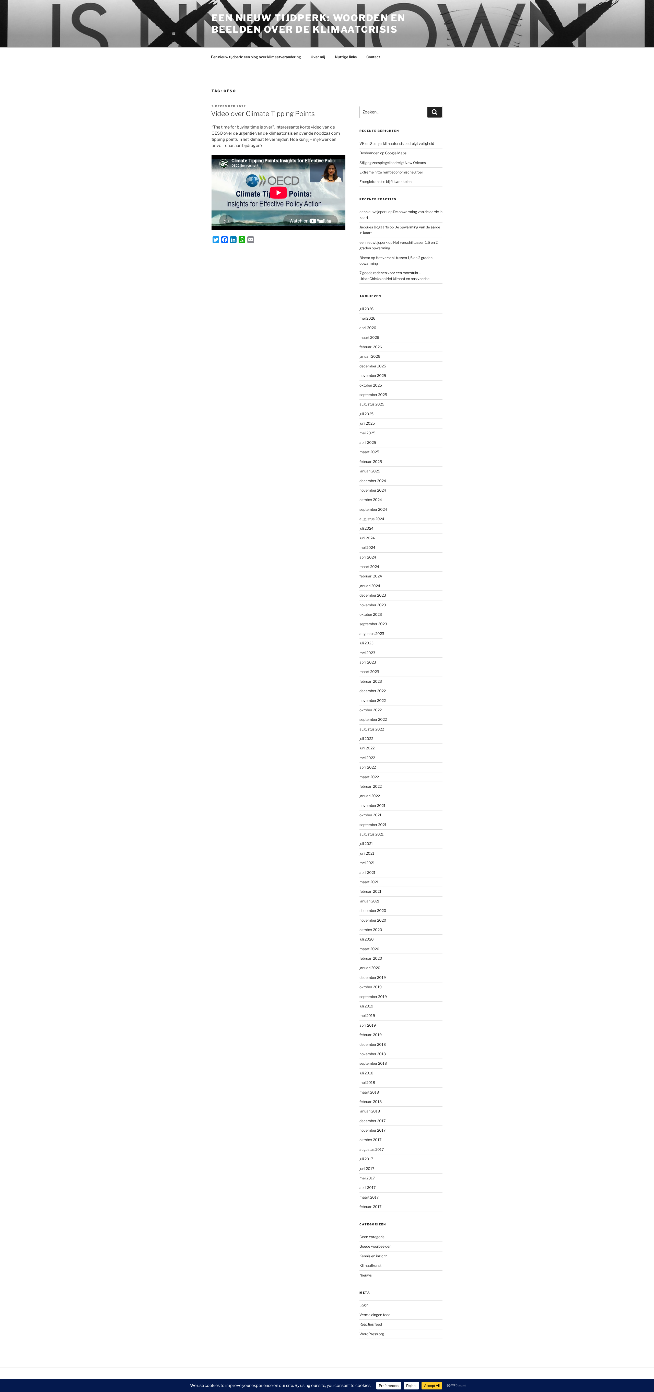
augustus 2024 (371, 519)
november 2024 (372, 490)
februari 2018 (370, 1101)
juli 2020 (366, 939)
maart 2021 (369, 882)
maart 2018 (369, 1092)
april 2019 (367, 1025)
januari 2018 (369, 1111)
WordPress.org (371, 1334)
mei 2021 (367, 863)
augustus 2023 (371, 633)
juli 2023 (366, 643)
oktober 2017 (370, 1140)
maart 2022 (369, 777)
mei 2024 (367, 547)
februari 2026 (370, 347)
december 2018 (372, 1044)
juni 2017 (366, 1168)
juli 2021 (366, 843)
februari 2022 (370, 786)
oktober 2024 (370, 499)
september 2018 (373, 1063)
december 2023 (372, 595)
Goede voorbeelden (375, 1246)
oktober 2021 (370, 815)
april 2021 (367, 872)
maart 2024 (369, 566)
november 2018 (372, 1054)
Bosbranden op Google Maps (382, 153)
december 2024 (372, 481)
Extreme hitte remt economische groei (391, 172)
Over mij (318, 57)
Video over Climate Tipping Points (263, 114)
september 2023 (373, 624)
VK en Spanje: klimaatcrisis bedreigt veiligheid (396, 143)
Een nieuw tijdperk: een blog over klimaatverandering (256, 57)
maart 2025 (369, 452)
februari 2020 (370, 958)
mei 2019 (367, 1015)
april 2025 (367, 442)
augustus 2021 (371, 834)
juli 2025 (366, 414)
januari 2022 (369, 796)
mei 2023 (367, 653)
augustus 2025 (371, 404)
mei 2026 (367, 318)
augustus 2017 (371, 1149)
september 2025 (373, 394)
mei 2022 (367, 758)
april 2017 (367, 1187)
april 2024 (367, 557)
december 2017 (372, 1121)
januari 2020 (369, 968)
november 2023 (372, 605)
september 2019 (373, 996)
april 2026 (367, 328)
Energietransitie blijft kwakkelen (385, 181)
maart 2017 (369, 1197)
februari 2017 (370, 1206)
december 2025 (372, 366)
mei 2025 (367, 433)
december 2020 (372, 910)
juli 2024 (366, 528)
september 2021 (373, 824)
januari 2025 (369, 471)
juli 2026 (366, 309)
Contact (373, 57)
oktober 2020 (370, 929)
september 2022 (373, 719)
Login (363, 1305)
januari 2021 (369, 901)
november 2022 (372, 700)
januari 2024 (369, 586)
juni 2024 (367, 538)
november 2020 (372, 920)
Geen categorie (371, 1237)
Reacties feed (370, 1324)
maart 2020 (369, 949)
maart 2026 (369, 337)
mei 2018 (367, 1082)
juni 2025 (367, 423)
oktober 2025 (370, 385)
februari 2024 (370, 576)
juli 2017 (366, 1159)
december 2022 (372, 691)
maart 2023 (369, 671)
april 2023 (367, 662)
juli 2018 (366, 1073)
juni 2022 (367, 748)
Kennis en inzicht (373, 1256)
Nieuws (365, 1275)
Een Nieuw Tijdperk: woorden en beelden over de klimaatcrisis (308, 23)
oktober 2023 (370, 614)
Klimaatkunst (370, 1265)
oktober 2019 (370, 987)
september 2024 (373, 509)
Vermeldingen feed (374, 1315)
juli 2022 (366, 738)
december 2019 (372, 977)
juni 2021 (366, 853)
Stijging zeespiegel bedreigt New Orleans (392, 162)
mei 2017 (367, 1178)
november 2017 (372, 1130)
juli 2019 (366, 1006)
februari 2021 (370, 891)
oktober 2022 (370, 710)
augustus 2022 (371, 729)
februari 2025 (370, 461)
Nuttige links (346, 57)
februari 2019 (370, 1035)
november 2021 (372, 805)
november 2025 (372, 375)
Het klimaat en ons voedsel (408, 278)
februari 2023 (370, 681)
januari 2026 (369, 356)
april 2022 (367, 767)
